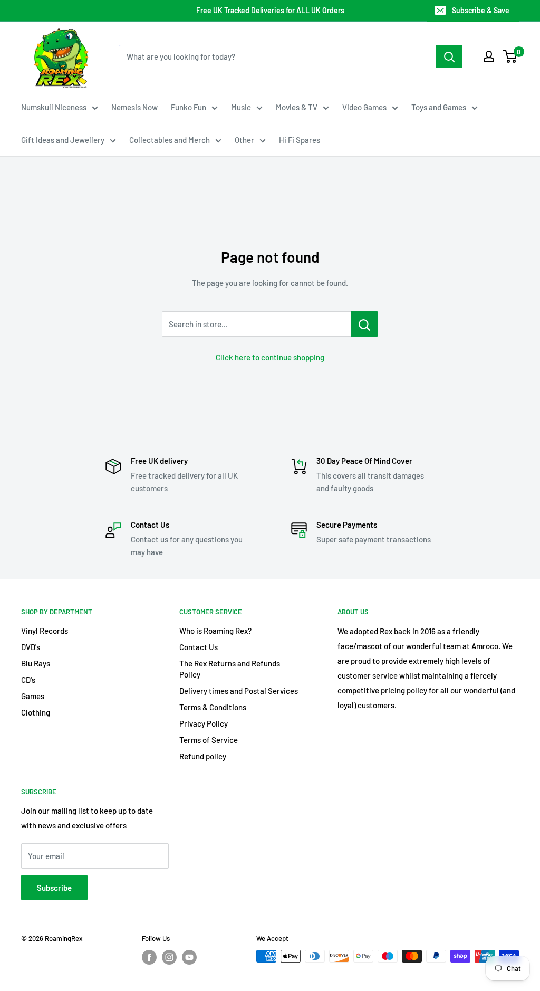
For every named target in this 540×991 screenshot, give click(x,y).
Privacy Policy (203, 723)
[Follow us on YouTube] (189, 957)
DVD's (30, 647)
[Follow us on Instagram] (169, 957)
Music (241, 107)
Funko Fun (188, 107)
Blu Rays (35, 663)
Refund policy (202, 756)
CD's (28, 679)
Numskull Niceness (53, 107)
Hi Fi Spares (299, 140)
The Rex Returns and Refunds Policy (229, 669)
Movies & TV (296, 107)
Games (32, 696)
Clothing (35, 712)
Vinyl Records (44, 630)
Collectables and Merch (169, 140)
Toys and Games (438, 107)
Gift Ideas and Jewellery (62, 140)
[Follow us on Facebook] (149, 957)
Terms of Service (208, 740)
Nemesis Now (134, 107)
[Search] (449, 56)
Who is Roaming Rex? (215, 630)
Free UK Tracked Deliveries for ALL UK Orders (270, 10)
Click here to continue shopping (270, 357)
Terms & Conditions (212, 707)
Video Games (364, 107)
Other (244, 140)
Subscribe (54, 887)
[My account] (489, 56)
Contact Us (198, 647)
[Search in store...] (364, 324)
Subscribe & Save (480, 10)
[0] (510, 56)
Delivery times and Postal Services (238, 690)
